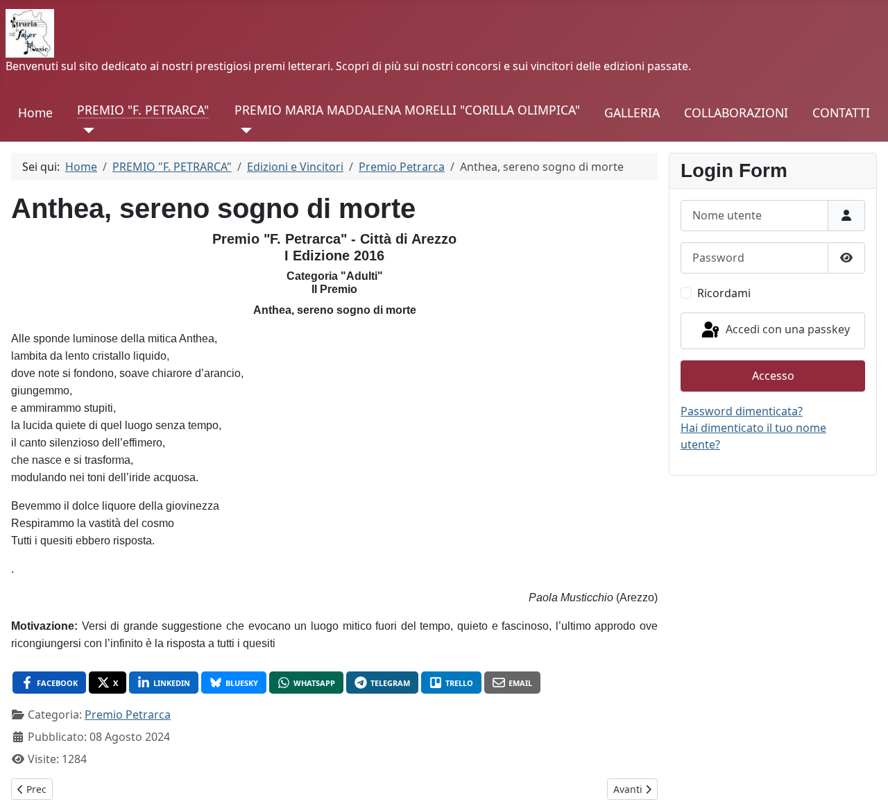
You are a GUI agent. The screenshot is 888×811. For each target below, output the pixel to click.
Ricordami (724, 293)
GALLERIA (632, 112)
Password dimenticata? (742, 411)
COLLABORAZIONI (736, 112)
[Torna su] (864, 785)
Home (35, 112)
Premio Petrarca (128, 714)
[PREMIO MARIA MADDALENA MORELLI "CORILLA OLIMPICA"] (243, 130)
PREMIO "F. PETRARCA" (143, 109)
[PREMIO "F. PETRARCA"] (85, 130)
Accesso (773, 375)
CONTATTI (841, 112)
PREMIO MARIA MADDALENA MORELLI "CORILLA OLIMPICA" (407, 109)
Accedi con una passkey (786, 329)
